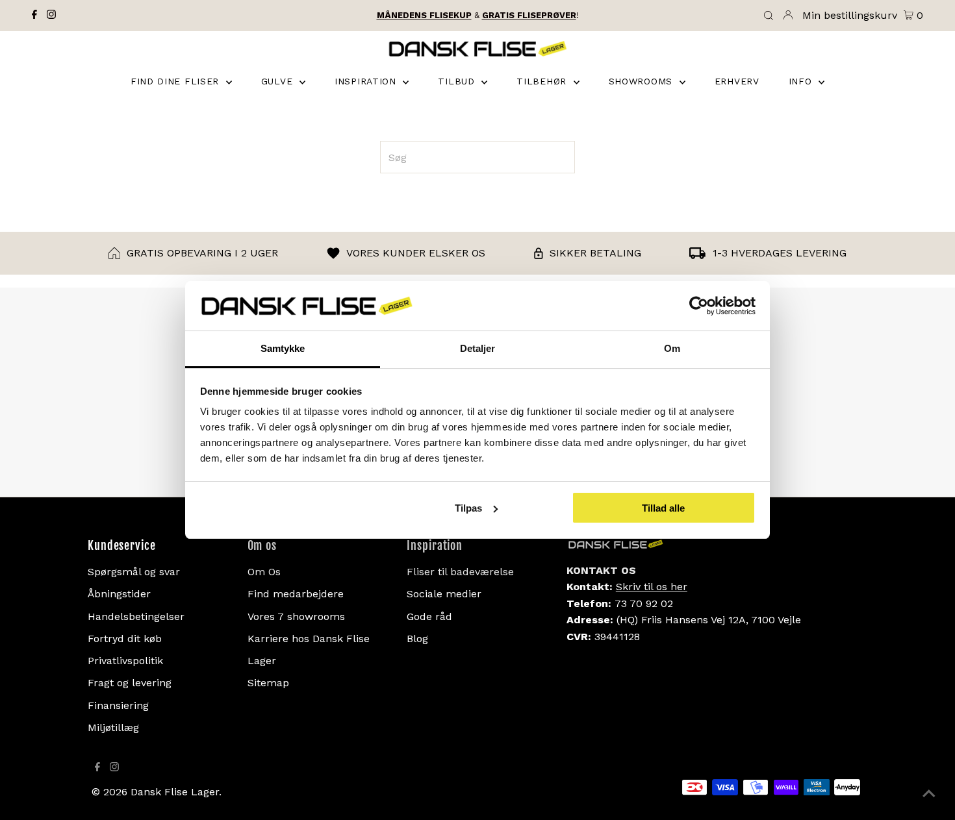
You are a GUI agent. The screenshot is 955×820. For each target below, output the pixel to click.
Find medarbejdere (296, 594)
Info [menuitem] (802, 81)
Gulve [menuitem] (278, 81)
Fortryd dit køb (125, 638)
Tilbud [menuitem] (458, 81)
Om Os (264, 571)
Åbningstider (119, 594)
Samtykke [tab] (283, 348)
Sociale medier (444, 594)
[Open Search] (768, 16)
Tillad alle (663, 508)
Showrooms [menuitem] (642, 81)
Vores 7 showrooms (296, 616)
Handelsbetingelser (136, 616)
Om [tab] (672, 348)
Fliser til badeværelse (460, 571)
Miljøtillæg (113, 727)
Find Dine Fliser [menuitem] (177, 81)
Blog (417, 638)
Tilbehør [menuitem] (543, 81)
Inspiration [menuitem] (367, 81)
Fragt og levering (130, 683)
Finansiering (118, 705)
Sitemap (268, 683)
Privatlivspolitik (125, 660)
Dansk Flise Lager (175, 792)
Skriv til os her (651, 586)
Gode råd (429, 616)
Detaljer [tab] (478, 348)
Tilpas (468, 508)
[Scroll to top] (929, 794)
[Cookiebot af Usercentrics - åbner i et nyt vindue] (699, 306)
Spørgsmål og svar (134, 571)
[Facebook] (34, 15)
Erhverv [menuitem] (737, 81)
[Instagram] (51, 15)
